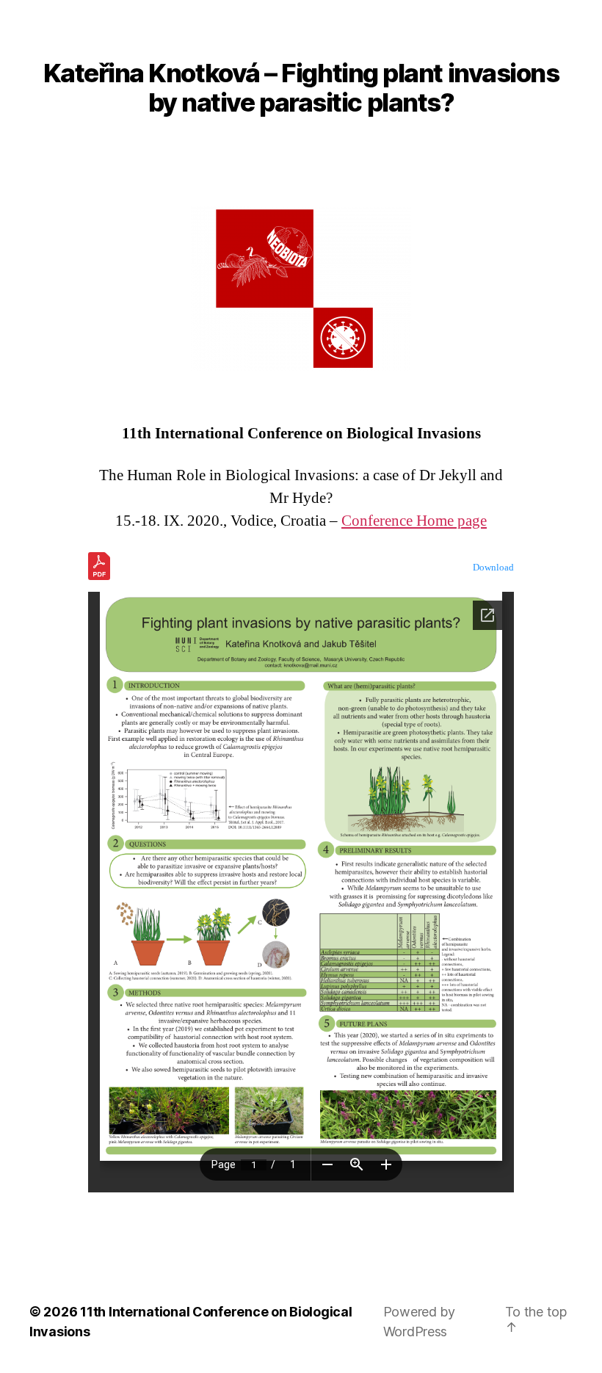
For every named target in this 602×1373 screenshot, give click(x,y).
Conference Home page (414, 521)
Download (493, 567)
